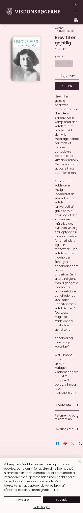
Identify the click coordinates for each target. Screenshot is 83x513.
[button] (76, 21)
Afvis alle (23, 500)
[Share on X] (80, 443)
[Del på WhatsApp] (72, 443)
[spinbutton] (64, 63)
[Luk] (77, 464)
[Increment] (70, 63)
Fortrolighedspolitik (44, 490)
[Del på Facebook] (57, 443)
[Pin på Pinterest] (65, 443)
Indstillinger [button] (41, 507)
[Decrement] (57, 63)
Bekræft (61, 500)
